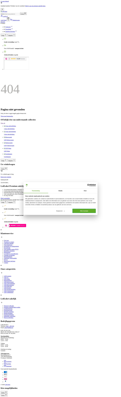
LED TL (6, 277)
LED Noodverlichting (9, 289)
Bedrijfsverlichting (9, 311)
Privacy (6, 259)
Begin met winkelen (6, 177)
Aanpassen (59, 211)
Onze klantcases (8, 245)
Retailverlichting (8, 313)
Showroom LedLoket (9, 261)
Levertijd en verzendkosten (11, 253)
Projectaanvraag (8, 310)
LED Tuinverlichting (9, 283)
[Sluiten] (2, 9)
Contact (6, 262)
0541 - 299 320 (10, 326)
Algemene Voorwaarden (10, 258)
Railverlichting (8, 280)
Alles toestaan (84, 211)
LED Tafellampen (8, 292)
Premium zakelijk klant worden (12, 307)
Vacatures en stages (9, 242)
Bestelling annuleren (9, 251)
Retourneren (7, 252)
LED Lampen (7, 276)
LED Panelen (7, 288)
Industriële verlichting (9, 316)
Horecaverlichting (8, 317)
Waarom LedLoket (9, 306)
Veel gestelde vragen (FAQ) (11, 249)
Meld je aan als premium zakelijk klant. (35, 6)
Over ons (6, 240)
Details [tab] (61, 190)
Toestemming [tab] (36, 190)
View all (3, 123)
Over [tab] (85, 190)
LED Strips (7, 279)
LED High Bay (8, 286)
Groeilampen (7, 156)
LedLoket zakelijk (8, 243)
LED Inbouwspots (9, 282)
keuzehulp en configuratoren (11, 246)
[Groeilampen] (8, 96)
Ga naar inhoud (5, 1)
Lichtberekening (8, 308)
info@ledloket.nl (8, 327)
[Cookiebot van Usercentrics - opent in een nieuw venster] (88, 185)
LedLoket (7, 384)
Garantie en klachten (9, 255)
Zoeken (3, 14)
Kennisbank (7, 248)
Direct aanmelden (5, 198)
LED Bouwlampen (9, 285)
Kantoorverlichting (9, 314)
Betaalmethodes (8, 256)
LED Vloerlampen (9, 291)
